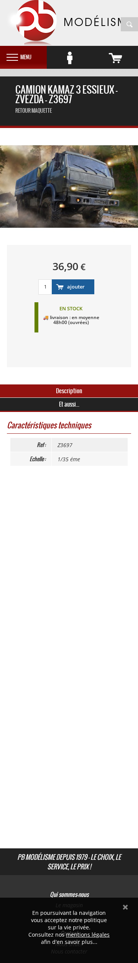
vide (115, 58)
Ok (125, 907)
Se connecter (69, 58)
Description (69, 391)
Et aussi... (69, 404)
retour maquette (33, 110)
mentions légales (88, 934)
